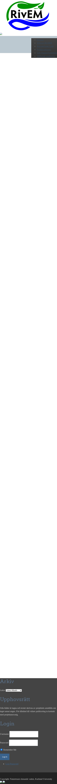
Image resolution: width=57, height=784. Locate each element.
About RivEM (44, 43)
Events (3, 161)
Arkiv (2, 690)
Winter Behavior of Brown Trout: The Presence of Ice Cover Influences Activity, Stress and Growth (25, 652)
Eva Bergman (22, 597)
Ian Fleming (5, 283)
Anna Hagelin (35, 597)
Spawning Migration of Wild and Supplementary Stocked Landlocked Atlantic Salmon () (25, 635)
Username (4, 734)
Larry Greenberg (7, 597)
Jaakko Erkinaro (7, 296)
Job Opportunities (47, 53)
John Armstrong (11, 312)
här (31, 608)
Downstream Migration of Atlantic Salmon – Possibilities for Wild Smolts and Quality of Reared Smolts (23, 626)
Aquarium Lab (45, 46)
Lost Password (12, 764)
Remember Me (9, 750)
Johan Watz (20, 601)
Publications (44, 49)
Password (4, 742)
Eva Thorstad (14, 302)
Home (40, 39)
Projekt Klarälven (14, 161)
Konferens (28, 569)
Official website (46, 56)
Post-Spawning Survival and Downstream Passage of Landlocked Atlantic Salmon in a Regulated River (24, 616)
